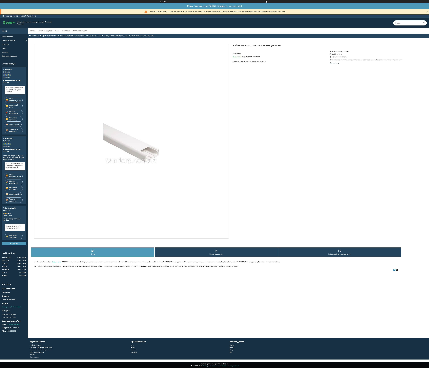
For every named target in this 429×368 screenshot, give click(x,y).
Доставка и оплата (80, 31)
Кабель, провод (35, 345)
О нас (57, 31)
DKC (132, 345)
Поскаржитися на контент (212, 366)
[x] (397, 270)
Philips (232, 350)
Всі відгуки (14, 243)
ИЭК (231, 352)
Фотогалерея (7, 37)
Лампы (32, 354)
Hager (133, 347)
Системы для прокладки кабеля (41, 347)
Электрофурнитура (37, 352)
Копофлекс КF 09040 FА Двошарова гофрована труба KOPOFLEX (14, 166)
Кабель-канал (91, 36)
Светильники (34, 357)
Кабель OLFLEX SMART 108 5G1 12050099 (14, 227)
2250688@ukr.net (13, 324)
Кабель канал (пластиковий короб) (110, 36)
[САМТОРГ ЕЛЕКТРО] (9, 23)
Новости (5, 44)
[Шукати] (424, 22)
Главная (32, 31)
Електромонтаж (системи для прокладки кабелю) (65, 36)
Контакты (66, 31)
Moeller (232, 345)
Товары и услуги (45, 31)
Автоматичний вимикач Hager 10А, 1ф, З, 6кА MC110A (14, 90)
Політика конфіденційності (230, 366)
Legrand (133, 350)
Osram (232, 347)
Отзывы (5, 52)
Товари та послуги (39, 36)
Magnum (134, 352)
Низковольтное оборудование (40, 350)
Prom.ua (225, 364)
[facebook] (394, 270)
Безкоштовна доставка (340, 51)
